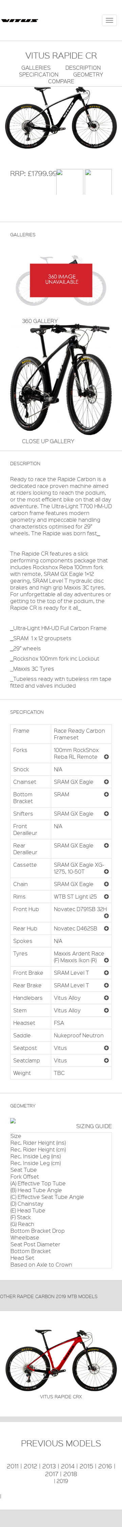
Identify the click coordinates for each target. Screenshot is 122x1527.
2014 (68, 1466)
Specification (38, 74)
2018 (70, 1474)
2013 (49, 1466)
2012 (30, 1466)
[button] (106, 756)
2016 (105, 1466)
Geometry (88, 74)
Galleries (35, 67)
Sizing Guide (94, 1126)
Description (83, 67)
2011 (13, 1466)
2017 (51, 1474)
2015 (86, 1466)
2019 (62, 1480)
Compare (61, 81)
